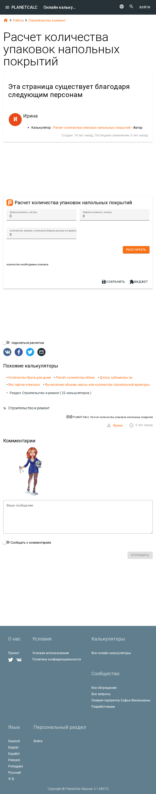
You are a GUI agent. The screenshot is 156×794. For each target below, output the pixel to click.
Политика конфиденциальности (56, 659)
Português (15, 766)
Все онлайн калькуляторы (111, 653)
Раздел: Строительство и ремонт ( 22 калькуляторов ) (50, 393)
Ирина (117, 425)
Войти (145, 7)
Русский (14, 773)
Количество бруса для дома (29, 377)
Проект (13, 653)
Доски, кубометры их (116, 377)
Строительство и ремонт (47, 20)
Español (14, 754)
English (13, 747)
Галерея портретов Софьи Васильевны (121, 700)
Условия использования (50, 653)
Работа (18, 20)
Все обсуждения (103, 688)
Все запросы (101, 694)
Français (14, 760)
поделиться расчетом (27, 343)
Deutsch (14, 741)
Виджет (138, 281)
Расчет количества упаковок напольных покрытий (91, 128)
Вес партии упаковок (24, 385)
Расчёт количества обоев (75, 377)
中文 (11, 779)
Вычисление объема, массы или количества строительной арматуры (97, 385)
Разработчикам (103, 707)
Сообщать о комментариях (30, 542)
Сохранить (113, 281)
